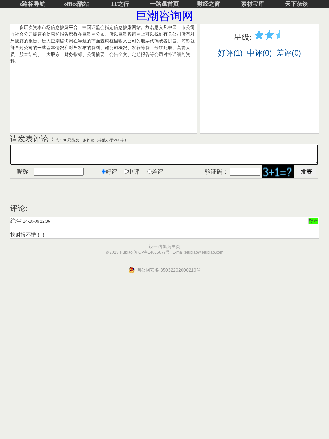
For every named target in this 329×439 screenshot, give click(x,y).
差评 (157, 171)
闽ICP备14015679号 (152, 252)
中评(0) (259, 53)
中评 (133, 171)
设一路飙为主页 (164, 246)
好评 (111, 171)
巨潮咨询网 (164, 15)
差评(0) (288, 53)
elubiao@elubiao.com (204, 252)
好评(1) (230, 53)
